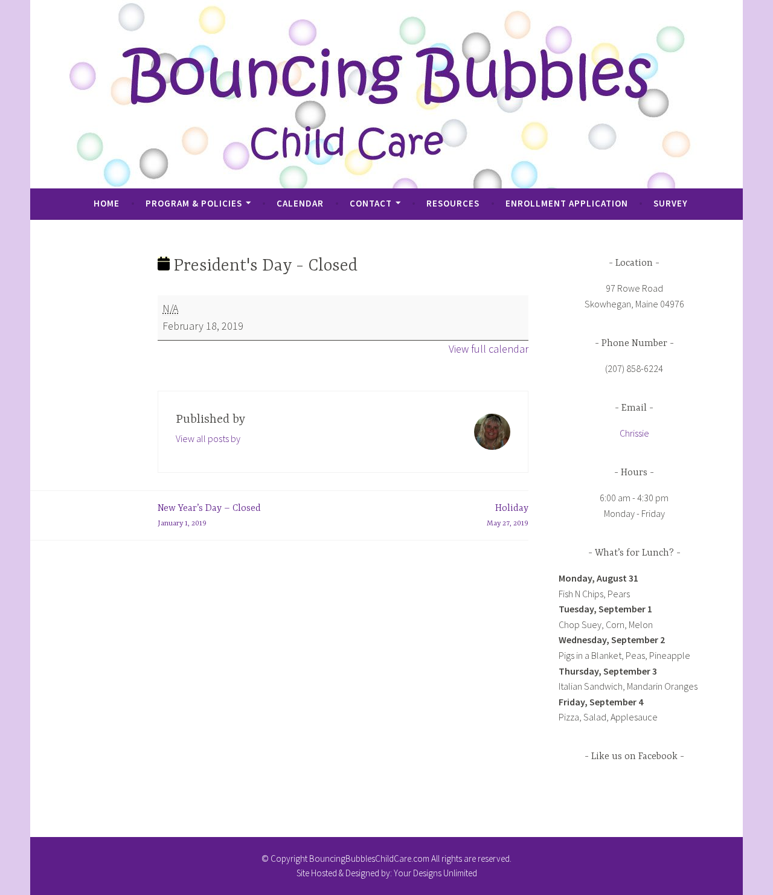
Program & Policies (194, 203)
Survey (670, 203)
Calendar (300, 203)
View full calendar (488, 349)
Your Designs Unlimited (435, 873)
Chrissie (634, 433)
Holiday (507, 515)
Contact (371, 203)
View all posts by (208, 438)
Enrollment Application (566, 203)
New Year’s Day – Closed (209, 515)
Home (107, 203)
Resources (453, 203)
